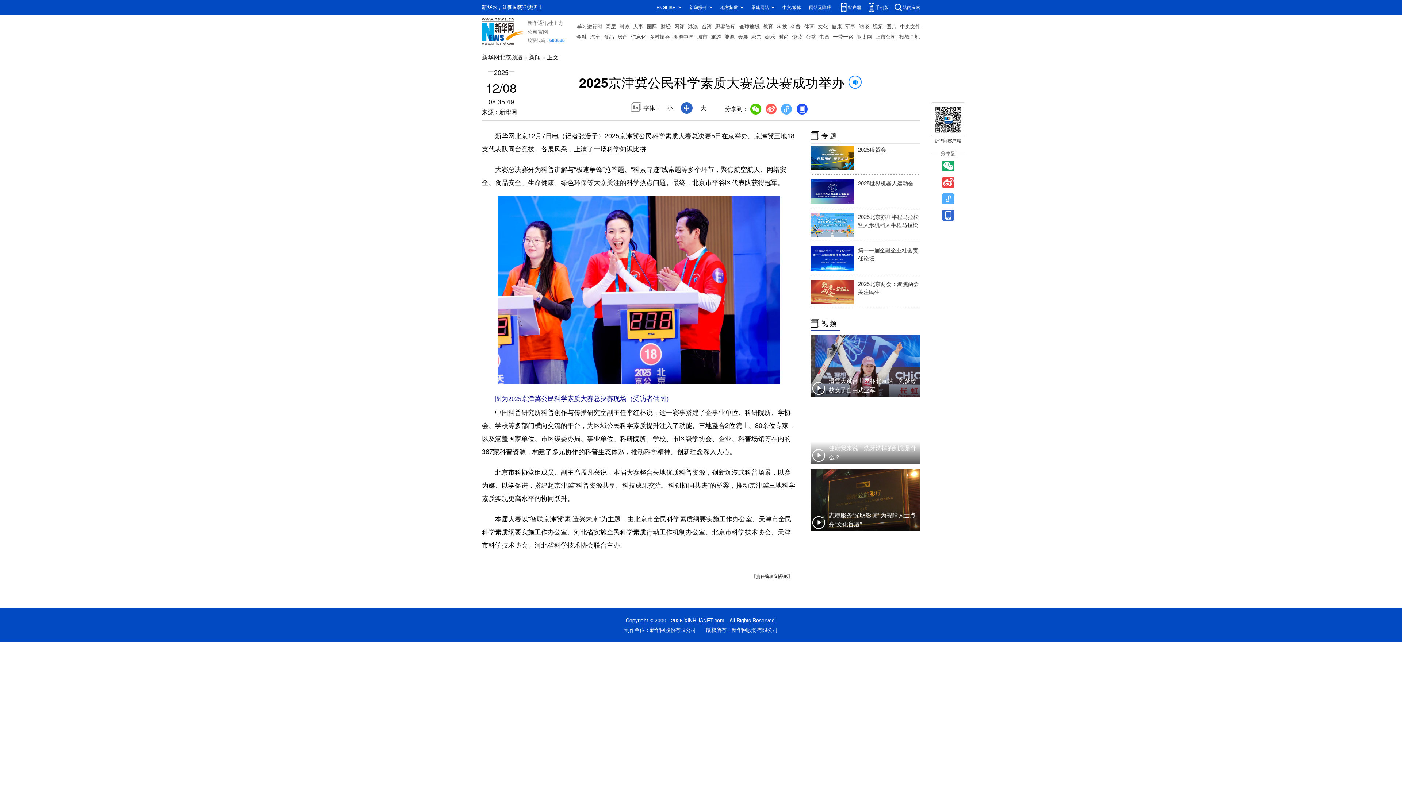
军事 (850, 26)
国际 (652, 26)
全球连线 (749, 26)
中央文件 (910, 26)
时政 (625, 26)
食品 (609, 36)
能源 (729, 36)
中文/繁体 (791, 7)
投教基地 (909, 36)
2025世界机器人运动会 (885, 183)
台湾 (707, 26)
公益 (811, 36)
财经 (665, 26)
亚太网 (864, 36)
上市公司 (886, 36)
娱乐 (770, 36)
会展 (743, 36)
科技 (782, 26)
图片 (891, 26)
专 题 (828, 135)
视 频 (828, 323)
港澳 (693, 26)
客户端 (854, 7)
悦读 (797, 36)
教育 (768, 26)
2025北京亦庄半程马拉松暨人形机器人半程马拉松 (888, 220)
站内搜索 (911, 7)
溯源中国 (683, 36)
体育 (809, 26)
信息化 (638, 36)
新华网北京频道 (502, 57)
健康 (837, 26)
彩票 (756, 36)
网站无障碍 (820, 7)
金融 (581, 36)
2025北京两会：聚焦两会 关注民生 (888, 288)
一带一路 (843, 36)
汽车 (595, 36)
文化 (823, 26)
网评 (679, 26)
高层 (611, 26)
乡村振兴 (660, 36)
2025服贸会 (872, 149)
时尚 (784, 36)
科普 (795, 26)
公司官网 (538, 31)
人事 (638, 26)
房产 (622, 36)
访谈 (864, 26)
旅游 (716, 36)
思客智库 (725, 26)
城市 (702, 36)
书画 (824, 36)
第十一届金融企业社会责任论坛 (888, 254)
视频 (878, 26)
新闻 (535, 57)
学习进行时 (589, 26)
